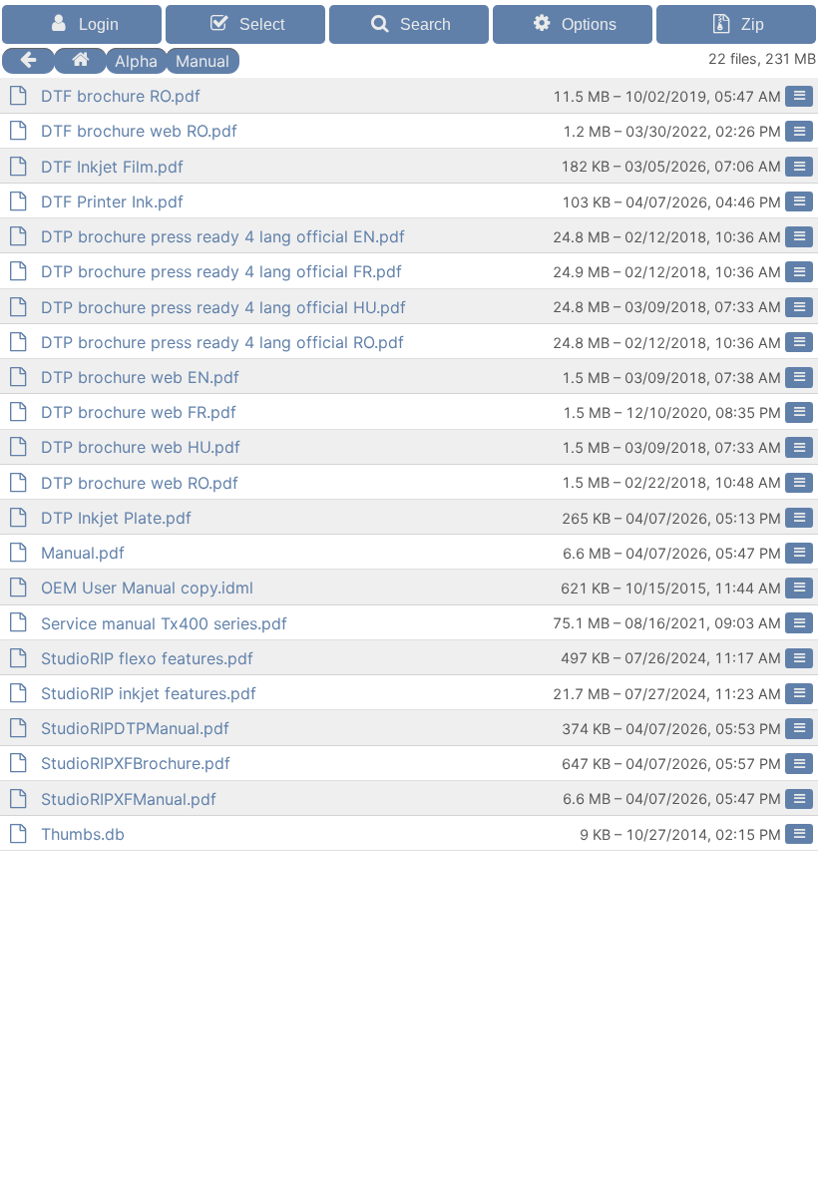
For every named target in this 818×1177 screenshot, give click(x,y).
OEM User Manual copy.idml (147, 587)
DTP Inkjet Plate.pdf (116, 518)
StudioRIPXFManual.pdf (128, 799)
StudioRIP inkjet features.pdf (148, 693)
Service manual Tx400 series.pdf (164, 623)
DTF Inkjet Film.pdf (112, 167)
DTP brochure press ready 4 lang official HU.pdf (223, 307)
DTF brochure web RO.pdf (139, 131)
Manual (202, 60)
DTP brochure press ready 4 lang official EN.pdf (223, 236)
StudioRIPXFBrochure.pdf (135, 763)
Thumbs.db (83, 834)
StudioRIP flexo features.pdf (147, 658)
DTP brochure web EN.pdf (140, 377)
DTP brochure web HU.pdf (140, 447)
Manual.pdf (83, 553)
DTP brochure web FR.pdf (138, 412)
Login (99, 24)
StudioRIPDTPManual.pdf (135, 728)
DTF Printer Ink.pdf (112, 201)
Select (261, 24)
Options (589, 24)
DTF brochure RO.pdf (121, 96)
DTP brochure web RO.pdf (139, 483)
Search (425, 24)
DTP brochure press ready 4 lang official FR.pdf (221, 271)
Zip (752, 24)
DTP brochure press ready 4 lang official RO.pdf (222, 342)
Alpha (136, 60)
